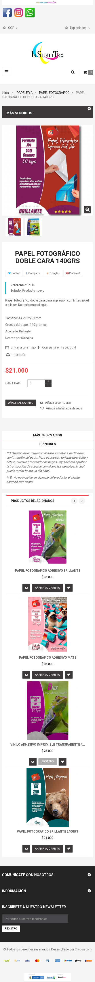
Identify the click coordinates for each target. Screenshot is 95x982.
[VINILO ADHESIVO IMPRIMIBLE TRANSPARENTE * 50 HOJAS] (47, 710)
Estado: (16, 290)
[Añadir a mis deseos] (69, 588)
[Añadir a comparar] (26, 588)
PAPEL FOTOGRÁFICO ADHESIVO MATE (47, 657)
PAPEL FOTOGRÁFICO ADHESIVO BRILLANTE (47, 570)
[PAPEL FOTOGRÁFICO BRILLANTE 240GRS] (47, 797)
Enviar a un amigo (23, 347)
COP (11, 28)
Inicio (5, 92)
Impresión (19, 354)
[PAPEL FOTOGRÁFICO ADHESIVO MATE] (47, 623)
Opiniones (47, 444)
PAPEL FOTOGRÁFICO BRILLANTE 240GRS (47, 831)
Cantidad (12, 383)
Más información (47, 435)
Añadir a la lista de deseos (63, 408)
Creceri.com (83, 949)
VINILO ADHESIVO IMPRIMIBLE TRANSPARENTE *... (47, 744)
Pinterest (74, 273)
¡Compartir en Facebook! (59, 347)
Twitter (15, 273)
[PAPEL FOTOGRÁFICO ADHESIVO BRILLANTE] (47, 536)
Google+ (54, 273)
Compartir (34, 273)
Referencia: (18, 285)
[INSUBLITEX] (47, 52)
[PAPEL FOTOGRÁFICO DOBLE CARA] (14, 227)
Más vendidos (19, 113)
